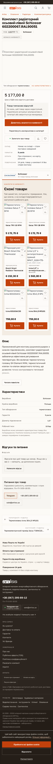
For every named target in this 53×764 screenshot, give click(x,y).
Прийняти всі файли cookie (26, 744)
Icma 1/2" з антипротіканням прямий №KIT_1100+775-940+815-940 (36, 270)
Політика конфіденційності (15, 659)
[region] (26, 61)
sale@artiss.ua (13, 502)
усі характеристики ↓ (41, 86)
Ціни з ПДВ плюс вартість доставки (19, 100)
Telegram (11, 496)
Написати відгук (14, 468)
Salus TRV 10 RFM (13, 225)
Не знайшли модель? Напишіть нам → (19, 614)
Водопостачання (10, 702)
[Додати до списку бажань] (45, 139)
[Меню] (4, 8)
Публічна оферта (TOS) (13, 655)
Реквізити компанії (11, 663)
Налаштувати (26, 759)
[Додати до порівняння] (38, 139)
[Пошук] (35, 8)
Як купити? (8, 626)
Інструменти (24, 702)
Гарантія (6, 633)
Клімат (35, 702)
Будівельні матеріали (33, 698)
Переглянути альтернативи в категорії (26, 131)
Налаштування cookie (11, 727)
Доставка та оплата (11, 630)
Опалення (43, 702)
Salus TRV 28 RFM (37, 225)
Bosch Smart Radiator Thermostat (14, 269)
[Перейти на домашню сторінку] (20, 7)
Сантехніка (23, 706)
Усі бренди (7, 641)
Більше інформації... (42, 737)
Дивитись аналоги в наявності (26, 122)
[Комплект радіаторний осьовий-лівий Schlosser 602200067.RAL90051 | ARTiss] (26, 61)
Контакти (7, 637)
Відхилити (26, 752)
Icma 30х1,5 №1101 (37, 311)
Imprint (6, 667)
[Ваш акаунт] (43, 8)
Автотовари (17, 698)
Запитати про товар (20, 138)
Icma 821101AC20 (13, 311)
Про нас (6, 651)
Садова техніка (9, 706)
